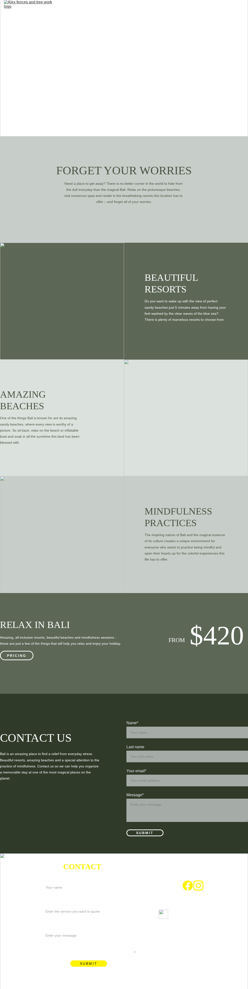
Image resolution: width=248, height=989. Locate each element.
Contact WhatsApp (223, 19)
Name (47, 878)
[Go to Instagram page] (198, 885)
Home (126, 9)
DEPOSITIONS (230, 9)
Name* (132, 723)
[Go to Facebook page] (188, 885)
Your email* (136, 771)
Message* (135, 795)
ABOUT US (157, 9)
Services (192, 9)
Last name (135, 747)
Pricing (16, 656)
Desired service (55, 902)
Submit (145, 833)
